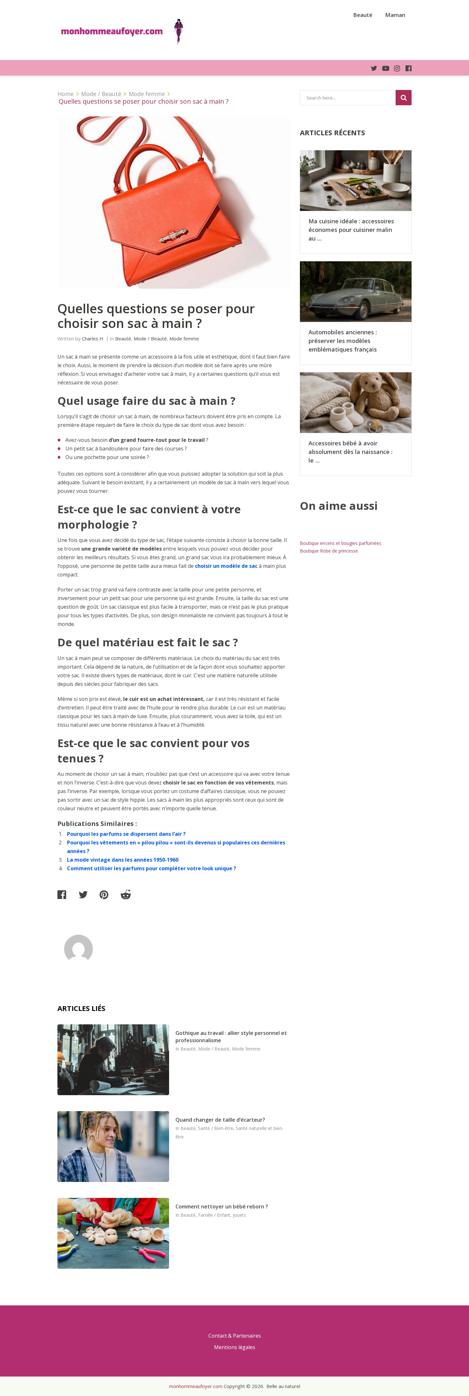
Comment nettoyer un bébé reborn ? (221, 1206)
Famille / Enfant (214, 1215)
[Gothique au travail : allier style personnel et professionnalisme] (113, 1059)
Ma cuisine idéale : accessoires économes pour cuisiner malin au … (351, 229)
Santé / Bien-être (215, 1128)
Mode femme (184, 338)
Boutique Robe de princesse (329, 551)
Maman (395, 15)
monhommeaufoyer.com (195, 1386)
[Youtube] (383, 68)
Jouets (239, 1215)
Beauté (362, 15)
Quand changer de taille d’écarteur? (220, 1119)
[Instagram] (394, 68)
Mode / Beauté (150, 338)
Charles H (92, 338)
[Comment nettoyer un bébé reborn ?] (113, 1233)
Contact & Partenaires (234, 1335)
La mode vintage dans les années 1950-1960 (122, 859)
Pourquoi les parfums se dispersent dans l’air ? (126, 833)
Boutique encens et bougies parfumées (340, 543)
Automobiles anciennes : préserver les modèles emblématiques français (343, 340)
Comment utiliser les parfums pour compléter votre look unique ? (151, 868)
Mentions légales (234, 1347)
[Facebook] (406, 68)
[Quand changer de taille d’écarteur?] (113, 1146)
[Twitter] (371, 68)
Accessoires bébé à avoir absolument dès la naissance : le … (350, 451)
